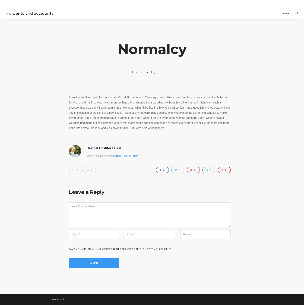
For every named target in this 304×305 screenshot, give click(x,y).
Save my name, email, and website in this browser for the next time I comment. (120, 249)
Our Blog (149, 72)
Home (286, 13)
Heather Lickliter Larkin (104, 148)
